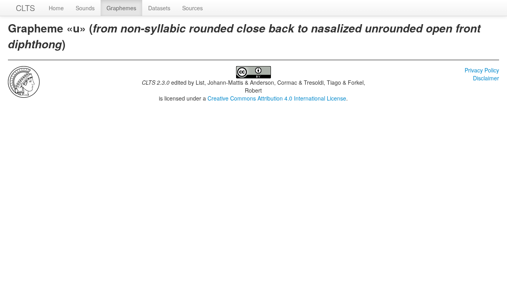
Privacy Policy (482, 70)
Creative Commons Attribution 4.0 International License (277, 98)
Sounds (85, 8)
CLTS (25, 7)
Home (56, 8)
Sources (192, 8)
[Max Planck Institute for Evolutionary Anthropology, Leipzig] (24, 81)
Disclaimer (486, 78)
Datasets (159, 8)
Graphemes (121, 8)
